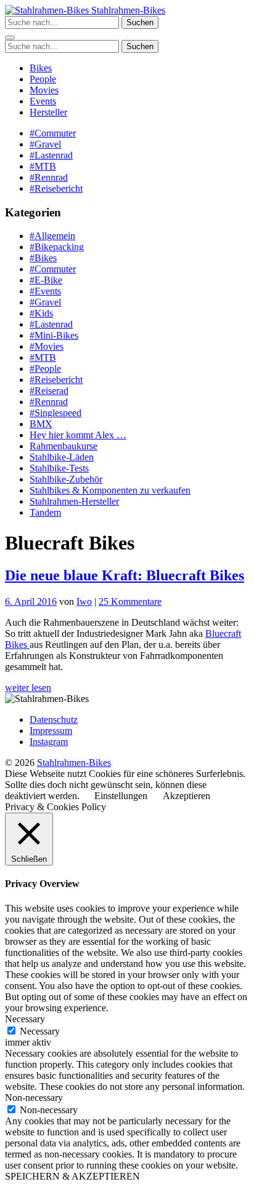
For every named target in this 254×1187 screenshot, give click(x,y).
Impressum (51, 730)
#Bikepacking (57, 247)
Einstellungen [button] (120, 796)
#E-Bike (46, 280)
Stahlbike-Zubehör (66, 479)
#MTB (43, 166)
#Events (45, 291)
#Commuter (53, 133)
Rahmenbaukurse (63, 446)
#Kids (41, 313)
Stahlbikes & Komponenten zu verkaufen (110, 490)
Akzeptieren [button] (186, 796)
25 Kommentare (130, 601)
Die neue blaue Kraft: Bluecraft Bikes (124, 575)
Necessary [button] (25, 1019)
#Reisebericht (56, 188)
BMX (41, 424)
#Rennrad (49, 177)
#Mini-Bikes (54, 335)
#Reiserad (49, 390)
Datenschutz (54, 719)
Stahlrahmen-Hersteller (74, 501)
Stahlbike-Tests (59, 468)
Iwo (84, 601)
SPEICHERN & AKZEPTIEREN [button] (72, 1176)
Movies (44, 90)
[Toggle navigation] (10, 37)
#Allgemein (52, 236)
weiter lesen (28, 687)
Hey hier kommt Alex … (78, 435)
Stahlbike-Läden (62, 457)
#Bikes (43, 258)
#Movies (46, 346)
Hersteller (48, 112)
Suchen (140, 22)
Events (43, 101)
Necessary (40, 1031)
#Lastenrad (51, 155)
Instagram (49, 741)
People (43, 79)
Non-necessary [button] (34, 1097)
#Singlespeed (55, 413)
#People (45, 368)
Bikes (41, 68)
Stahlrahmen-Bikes (127, 10)
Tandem (45, 512)
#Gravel (45, 144)
